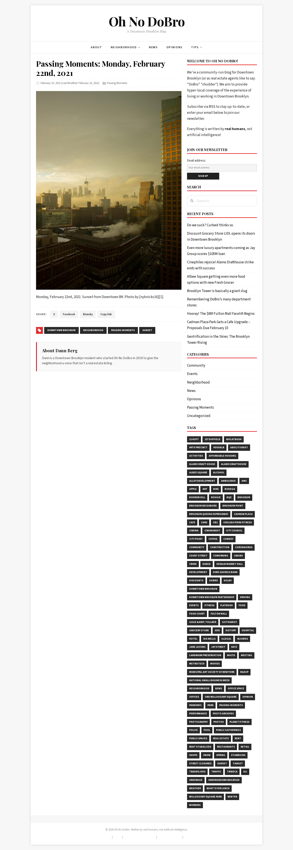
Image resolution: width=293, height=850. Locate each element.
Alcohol (218, 472)
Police (193, 730)
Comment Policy (170, 837)
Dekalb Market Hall (229, 564)
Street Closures (200, 763)
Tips (118, 837)
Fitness (209, 605)
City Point (196, 539)
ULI (245, 772)
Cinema (194, 530)
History (230, 630)
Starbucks (238, 755)
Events (192, 373)
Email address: (196, 160)
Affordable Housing (222, 456)
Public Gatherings (228, 730)
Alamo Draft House (202, 464)
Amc (244, 481)
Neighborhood (198, 382)
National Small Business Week (209, 680)
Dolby (228, 580)
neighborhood (93, 330)
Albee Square (198, 472)
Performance (198, 713)
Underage (195, 780)
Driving (245, 597)
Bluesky (88, 314)
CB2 (215, 522)
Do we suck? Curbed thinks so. (210, 225)
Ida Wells (209, 639)
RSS (212, 106)
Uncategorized (198, 415)
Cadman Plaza (243, 514)
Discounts (196, 580)
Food (242, 605)
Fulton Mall (219, 614)
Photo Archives (223, 713)
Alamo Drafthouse (233, 464)
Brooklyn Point (232, 506)
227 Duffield (212, 439)
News (191, 390)
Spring (220, 755)
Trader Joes (197, 772)
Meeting (246, 655)
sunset (147, 330)
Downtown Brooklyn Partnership (211, 597)
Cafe (192, 522)
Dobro (213, 580)
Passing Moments (117, 83)
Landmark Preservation (205, 655)
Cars (204, 522)
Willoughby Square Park (205, 797)
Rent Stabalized (200, 747)
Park (210, 705)
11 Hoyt (194, 439)
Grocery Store (199, 630)
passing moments (123, 330)
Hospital (248, 630)
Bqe (229, 497)
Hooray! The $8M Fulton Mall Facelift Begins (221, 313)
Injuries (242, 639)
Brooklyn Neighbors (203, 506)
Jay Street (218, 647)
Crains (238, 556)
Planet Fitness (239, 722)
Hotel (193, 639)
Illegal (226, 639)
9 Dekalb (218, 447)
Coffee (212, 539)
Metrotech (196, 664)
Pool (207, 730)
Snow (206, 755)
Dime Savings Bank (225, 572)
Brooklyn (243, 497)
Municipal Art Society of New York (211, 672)
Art (204, 489)
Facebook (69, 314)
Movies (215, 664)
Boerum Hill (197, 497)
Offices (194, 697)
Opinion (247, 697)
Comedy (228, 539)
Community (196, 365)
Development (198, 572)
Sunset (222, 763)
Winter (232, 797)
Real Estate (221, 738)
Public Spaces (198, 738)
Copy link (106, 314)
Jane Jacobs (197, 647)
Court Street (198, 556)
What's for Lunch (218, 788)
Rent (238, 738)
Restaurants (226, 747)
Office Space (236, 688)
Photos (218, 722)
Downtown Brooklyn (203, 589)
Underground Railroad (224, 780)
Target (238, 763)
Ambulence (228, 481)
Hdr (217, 630)
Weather (195, 788)
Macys (231, 655)
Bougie (216, 497)
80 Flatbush (234, 439)
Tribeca (232, 772)
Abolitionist (239, 447)
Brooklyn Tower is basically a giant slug (217, 291)
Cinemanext (212, 530)
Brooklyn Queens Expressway (208, 514)
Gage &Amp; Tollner (202, 622)
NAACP (244, 672)
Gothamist (229, 622)
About (106, 837)
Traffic (216, 772)
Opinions (194, 399)
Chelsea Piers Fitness (237, 522)
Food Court (197, 614)
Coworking (220, 556)
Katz (234, 647)
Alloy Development (202, 481)
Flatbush (226, 605)
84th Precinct (198, 447)
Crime (193, 564)
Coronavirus (243, 547)
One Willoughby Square (221, 697)
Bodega (230, 489)
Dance (206, 564)
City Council (234, 530)
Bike (216, 489)
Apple (193, 489)
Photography (198, 722)
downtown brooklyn (61, 330)
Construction (219, 547)
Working (195, 805)
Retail (245, 747)
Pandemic (195, 705)
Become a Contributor (139, 837)
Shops (193, 755)
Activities (196, 456)
